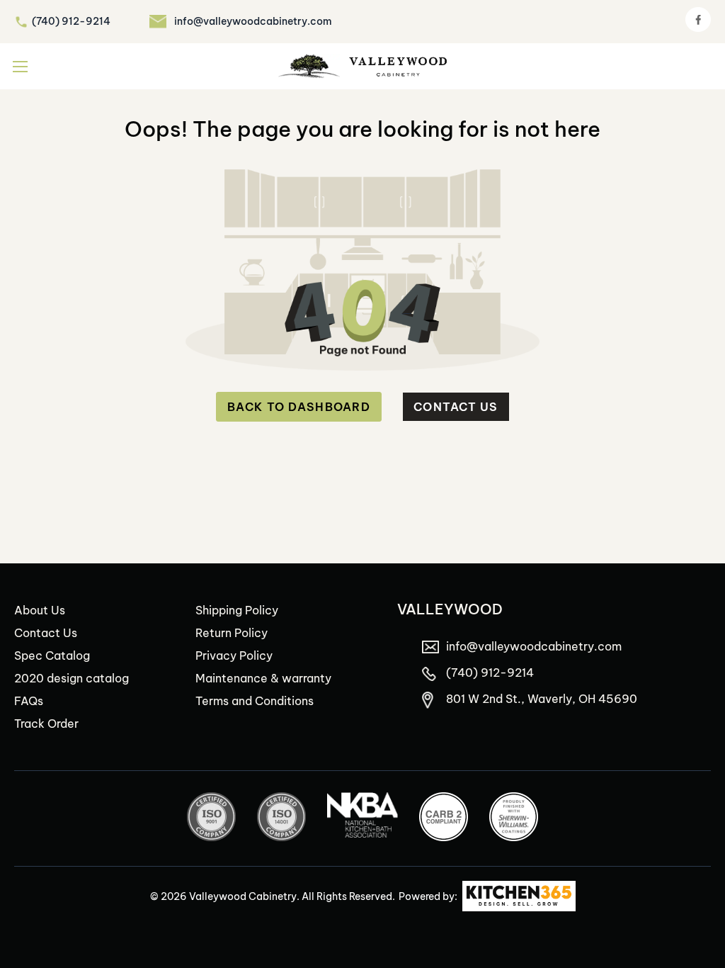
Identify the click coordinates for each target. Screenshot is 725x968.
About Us (39, 610)
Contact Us (455, 407)
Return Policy (231, 633)
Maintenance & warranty (263, 678)
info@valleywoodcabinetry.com (253, 21)
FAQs (28, 701)
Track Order (46, 723)
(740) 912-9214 (71, 21)
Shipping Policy (236, 610)
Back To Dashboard (298, 407)
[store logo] (362, 66)
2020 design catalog (71, 678)
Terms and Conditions (254, 701)
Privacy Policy (234, 655)
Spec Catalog (52, 655)
